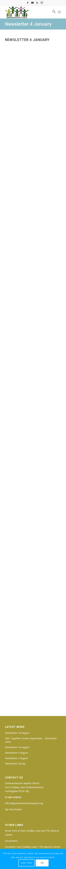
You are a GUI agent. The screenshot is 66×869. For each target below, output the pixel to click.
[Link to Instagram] (41, 2)
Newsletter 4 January (28, 24)
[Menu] (59, 12)
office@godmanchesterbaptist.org (24, 803)
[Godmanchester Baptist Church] (27, 11)
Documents (11, 840)
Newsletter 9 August (16, 752)
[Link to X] (37, 2)
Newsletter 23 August (17, 732)
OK (42, 862)
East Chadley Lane (27, 846)
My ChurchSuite (13, 809)
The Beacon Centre (49, 846)
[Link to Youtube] (32, 2)
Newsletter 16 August (17, 747)
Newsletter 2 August (16, 758)
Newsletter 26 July (15, 763)
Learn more (26, 862)
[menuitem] (52, 11)
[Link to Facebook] (27, 2)
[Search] (52, 11)
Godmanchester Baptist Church (22, 783)
